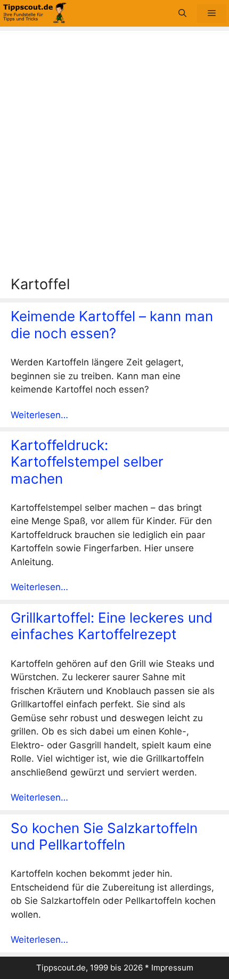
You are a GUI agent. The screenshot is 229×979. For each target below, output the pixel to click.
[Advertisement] (114, 156)
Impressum (172, 967)
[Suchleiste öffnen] (182, 13)
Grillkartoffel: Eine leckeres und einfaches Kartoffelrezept (111, 625)
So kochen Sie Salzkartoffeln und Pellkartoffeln (104, 836)
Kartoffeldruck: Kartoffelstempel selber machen (87, 461)
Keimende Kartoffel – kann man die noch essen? (112, 324)
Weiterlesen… (39, 415)
